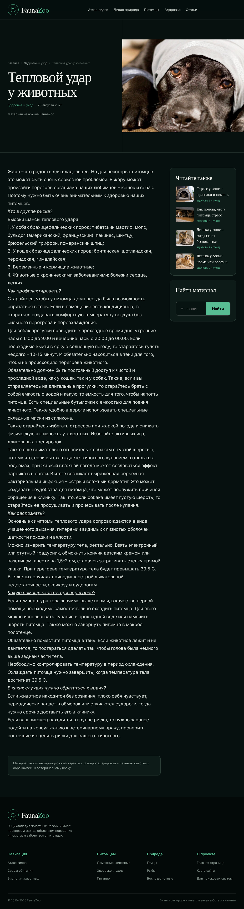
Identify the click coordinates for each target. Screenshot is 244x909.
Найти (218, 308)
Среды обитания (20, 870)
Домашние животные (113, 863)
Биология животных (23, 878)
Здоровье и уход (35, 63)
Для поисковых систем (215, 878)
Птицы (152, 863)
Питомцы (151, 10)
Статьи (191, 10)
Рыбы (151, 870)
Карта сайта (206, 870)
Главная (13, 63)
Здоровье (173, 10)
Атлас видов (98, 10)
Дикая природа (126, 10)
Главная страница (210, 863)
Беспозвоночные (160, 878)
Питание (103, 878)
